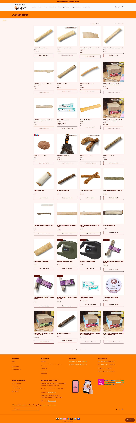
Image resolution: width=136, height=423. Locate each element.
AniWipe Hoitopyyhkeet (86, 297)
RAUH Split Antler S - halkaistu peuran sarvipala (67, 298)
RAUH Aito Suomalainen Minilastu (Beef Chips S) (42, 84)
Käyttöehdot (15, 391)
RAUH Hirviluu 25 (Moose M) (64, 47)
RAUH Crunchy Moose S (63, 190)
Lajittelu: (92, 23)
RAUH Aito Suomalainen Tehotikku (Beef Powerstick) (43, 120)
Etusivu (4, 20)
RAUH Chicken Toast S (39, 190)
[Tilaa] (37, 409)
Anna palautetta (16, 369)
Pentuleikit (43, 361)
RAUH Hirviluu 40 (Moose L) (41, 47)
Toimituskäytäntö (16, 383)
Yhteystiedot (102, 358)
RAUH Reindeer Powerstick (87, 83)
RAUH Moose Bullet (62, 83)
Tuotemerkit (44, 371)
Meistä (14, 364)
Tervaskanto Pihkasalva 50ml (110, 297)
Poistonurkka (44, 368)
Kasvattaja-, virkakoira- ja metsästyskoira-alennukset (51, 364)
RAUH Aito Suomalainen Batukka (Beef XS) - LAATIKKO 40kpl (113, 334)
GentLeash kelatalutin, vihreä (64, 261)
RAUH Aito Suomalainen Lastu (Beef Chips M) (89, 48)
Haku (13, 361)
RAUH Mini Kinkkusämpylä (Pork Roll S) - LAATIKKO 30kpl (90, 334)
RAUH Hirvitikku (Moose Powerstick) (113, 47)
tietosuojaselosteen (49, 405)
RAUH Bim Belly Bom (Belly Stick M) (112, 190)
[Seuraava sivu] (84, 349)
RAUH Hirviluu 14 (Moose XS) (41, 261)
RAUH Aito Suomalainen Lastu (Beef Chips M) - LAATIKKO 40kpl (112, 120)
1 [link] (72, 349)
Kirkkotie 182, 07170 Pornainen (78, 364)
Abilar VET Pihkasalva (63, 119)
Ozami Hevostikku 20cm (86, 190)
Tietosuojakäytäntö (17, 388)
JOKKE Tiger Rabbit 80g (63, 155)
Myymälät (72, 358)
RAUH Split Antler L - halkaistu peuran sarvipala (113, 262)
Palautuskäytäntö (16, 386)
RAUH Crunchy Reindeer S (63, 333)
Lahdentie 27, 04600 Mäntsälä (78, 361)
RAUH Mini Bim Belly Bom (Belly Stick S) (43, 226)
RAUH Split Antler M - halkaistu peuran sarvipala (44, 298)
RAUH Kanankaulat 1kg (86, 155)
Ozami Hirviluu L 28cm (86, 119)
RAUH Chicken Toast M (109, 225)
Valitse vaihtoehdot (67, 128)
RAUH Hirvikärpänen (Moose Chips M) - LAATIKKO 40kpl (44, 334)
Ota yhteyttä (15, 366)
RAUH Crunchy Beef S (108, 155)
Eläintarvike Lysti (69, 421)
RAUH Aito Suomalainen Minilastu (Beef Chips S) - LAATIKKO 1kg (112, 84)
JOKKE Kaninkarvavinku (40, 155)
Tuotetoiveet (44, 373)
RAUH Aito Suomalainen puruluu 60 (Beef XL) (89, 226)
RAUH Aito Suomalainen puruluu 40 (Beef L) (66, 226)
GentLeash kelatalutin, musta (87, 261)
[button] (40, 7)
